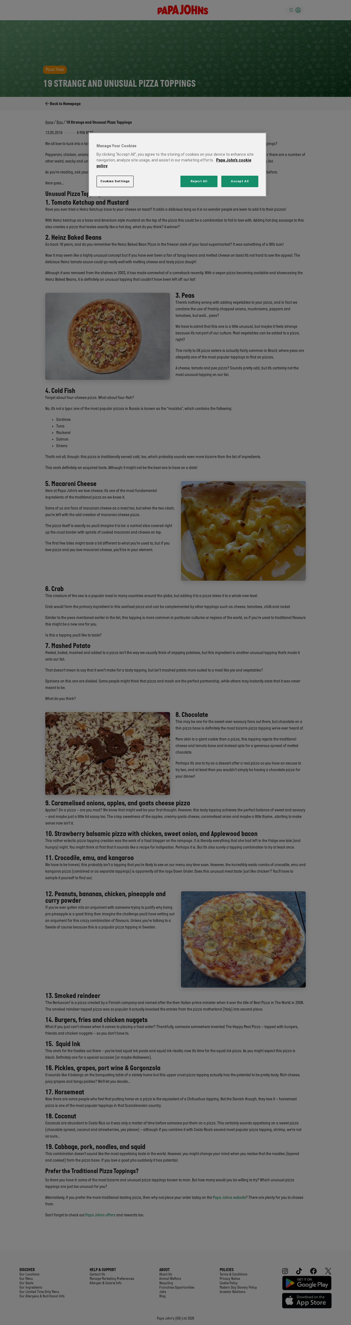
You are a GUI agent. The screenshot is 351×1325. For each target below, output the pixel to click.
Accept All (240, 181)
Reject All (199, 181)
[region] (177, 164)
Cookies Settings (114, 181)
